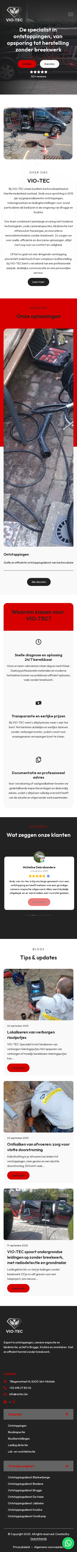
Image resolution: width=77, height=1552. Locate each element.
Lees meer (18, 1068)
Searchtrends (38, 1538)
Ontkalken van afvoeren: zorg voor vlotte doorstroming (38, 1147)
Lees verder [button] (38, 902)
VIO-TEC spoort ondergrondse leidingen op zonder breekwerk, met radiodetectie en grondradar (36, 1257)
